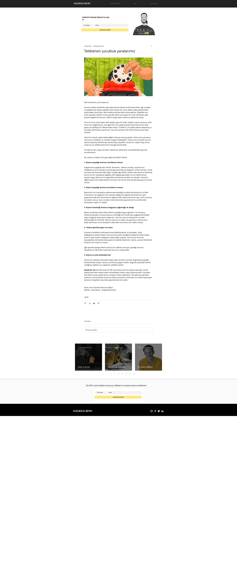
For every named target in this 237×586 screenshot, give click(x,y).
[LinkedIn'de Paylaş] (94, 303)
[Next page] (130, 373)
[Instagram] (151, 411)
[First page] (103, 373)
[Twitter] (158, 411)
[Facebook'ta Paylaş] (85, 303)
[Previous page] (107, 373)
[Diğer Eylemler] (151, 46)
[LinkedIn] (162, 411)
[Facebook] (155, 411)
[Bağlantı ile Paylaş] (99, 303)
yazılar (87, 297)
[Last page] (134, 373)
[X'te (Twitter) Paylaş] (89, 303)
